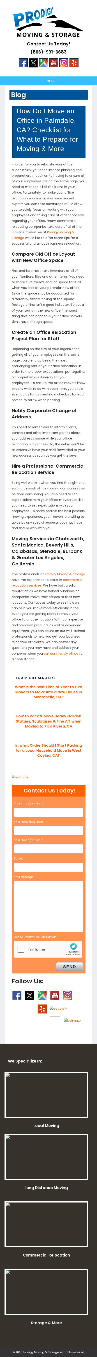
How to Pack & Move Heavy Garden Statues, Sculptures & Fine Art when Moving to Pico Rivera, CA (48, 721)
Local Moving (46, 1125)
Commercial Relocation (46, 1255)
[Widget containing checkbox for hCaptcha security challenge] (48, 949)
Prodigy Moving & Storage (65, 574)
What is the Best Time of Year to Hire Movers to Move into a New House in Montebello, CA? (48, 692)
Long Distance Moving (46, 1187)
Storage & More (46, 1323)
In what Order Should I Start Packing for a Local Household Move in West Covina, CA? (48, 750)
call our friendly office (61, 653)
